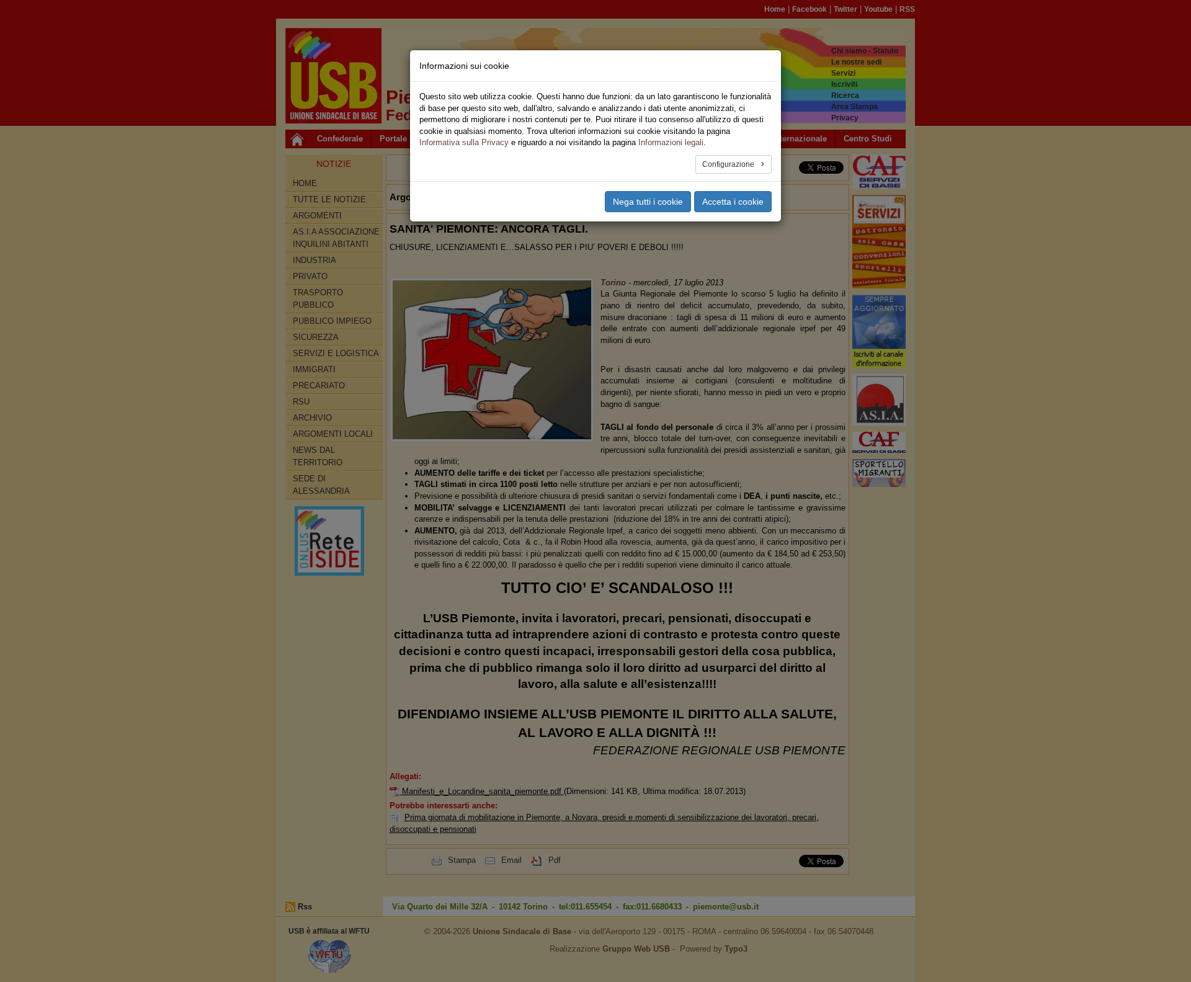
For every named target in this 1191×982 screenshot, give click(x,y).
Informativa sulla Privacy (464, 142)
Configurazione (729, 164)
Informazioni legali (670, 142)
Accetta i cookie (733, 202)
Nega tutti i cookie (648, 202)
